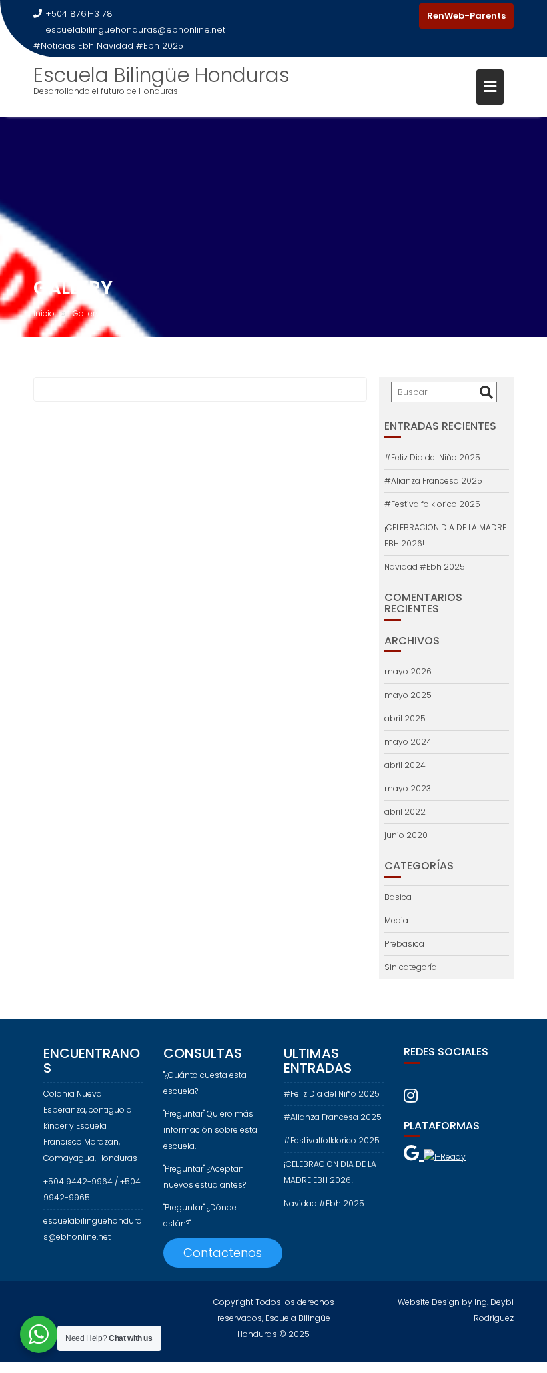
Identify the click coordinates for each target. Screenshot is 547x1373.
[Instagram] (405, 16)
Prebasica (404, 943)
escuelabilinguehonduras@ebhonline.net (135, 29)
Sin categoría (410, 967)
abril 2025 (405, 718)
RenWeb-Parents (466, 15)
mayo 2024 (408, 741)
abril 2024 (405, 765)
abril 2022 (405, 811)
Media (396, 920)
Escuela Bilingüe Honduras (161, 75)
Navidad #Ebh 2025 (140, 45)
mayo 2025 (408, 695)
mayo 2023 (407, 788)
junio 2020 (406, 835)
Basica (398, 897)
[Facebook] (381, 16)
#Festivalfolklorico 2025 (432, 504)
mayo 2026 (408, 671)
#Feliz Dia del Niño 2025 (432, 457)
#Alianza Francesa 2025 (433, 480)
